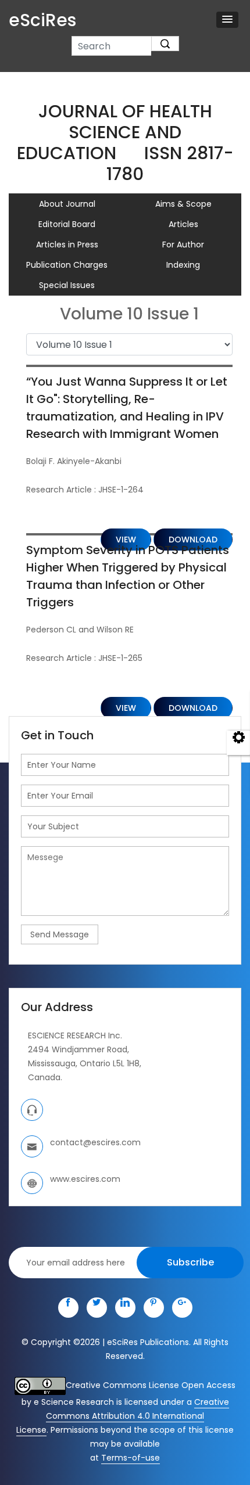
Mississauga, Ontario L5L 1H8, (84, 1063)
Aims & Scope (183, 204)
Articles (183, 224)
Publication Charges (67, 265)
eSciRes (42, 20)
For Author (183, 244)
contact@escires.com (95, 1142)
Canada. (45, 1077)
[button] (227, 20)
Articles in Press (67, 244)
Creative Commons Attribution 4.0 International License (122, 1416)
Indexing (183, 265)
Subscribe (190, 1262)
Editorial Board (66, 224)
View (126, 708)
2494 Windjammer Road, (78, 1049)
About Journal (67, 204)
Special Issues (67, 285)
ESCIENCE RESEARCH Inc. (75, 1035)
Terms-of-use (130, 1458)
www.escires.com (85, 1179)
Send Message (59, 934)
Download (193, 708)
